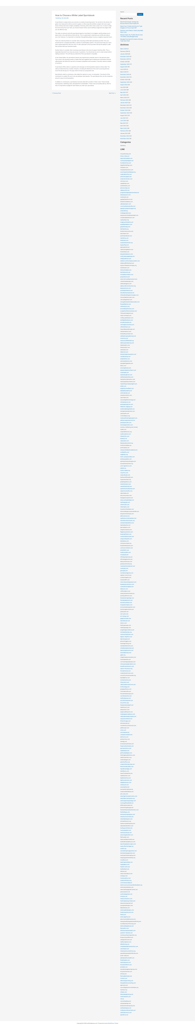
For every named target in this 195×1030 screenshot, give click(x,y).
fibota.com (123, 914)
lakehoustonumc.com (126, 780)
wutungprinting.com (125, 643)
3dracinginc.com (124, 507)
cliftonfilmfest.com (125, 327)
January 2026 (124, 54)
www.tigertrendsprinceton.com (128, 796)
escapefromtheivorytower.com (128, 311)
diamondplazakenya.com (127, 926)
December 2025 (124, 56)
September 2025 (124, 64)
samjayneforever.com (126, 939)
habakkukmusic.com (125, 782)
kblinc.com (123, 365)
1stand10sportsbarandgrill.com (128, 384)
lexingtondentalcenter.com (127, 411)
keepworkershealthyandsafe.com (129, 215)
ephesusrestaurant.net (126, 903)
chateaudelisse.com (125, 258)
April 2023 (123, 125)
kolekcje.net (123, 438)
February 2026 (124, 51)
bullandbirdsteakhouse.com (127, 841)
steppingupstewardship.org (127, 857)
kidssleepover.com (125, 195)
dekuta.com (123, 871)
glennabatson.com (125, 527)
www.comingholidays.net (127, 500)
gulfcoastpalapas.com (126, 753)
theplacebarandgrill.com (126, 705)
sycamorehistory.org (125, 880)
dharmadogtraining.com (126, 994)
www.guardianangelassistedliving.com (130, 921)
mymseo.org (123, 989)
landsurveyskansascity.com (127, 823)
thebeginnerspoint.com (126, 497)
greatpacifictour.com (125, 689)
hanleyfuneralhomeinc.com (127, 379)
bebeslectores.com (125, 288)
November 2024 (124, 77)
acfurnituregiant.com (126, 176)
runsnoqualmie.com (125, 830)
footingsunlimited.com (126, 828)
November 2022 (124, 138)
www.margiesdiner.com (126, 835)
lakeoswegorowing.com (126, 980)
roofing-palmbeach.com (126, 318)
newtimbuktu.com (125, 185)
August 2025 (123, 66)
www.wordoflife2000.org (127, 340)
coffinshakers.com (125, 591)
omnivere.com (124, 181)
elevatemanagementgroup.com (128, 969)
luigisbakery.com (124, 864)
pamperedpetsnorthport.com (128, 370)
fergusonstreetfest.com (126, 937)
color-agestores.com (126, 466)
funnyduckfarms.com (126, 964)
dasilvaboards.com (125, 525)
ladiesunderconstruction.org (128, 286)
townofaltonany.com (125, 652)
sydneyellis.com (124, 413)
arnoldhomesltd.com (125, 322)
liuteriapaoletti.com (125, 659)
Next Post (112, 93)
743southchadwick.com (126, 313)
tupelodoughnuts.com (126, 374)
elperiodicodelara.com (126, 158)
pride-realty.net (124, 955)
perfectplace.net (124, 447)
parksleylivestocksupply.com (128, 461)
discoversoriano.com (126, 495)
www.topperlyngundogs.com (128, 800)
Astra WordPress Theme (111, 1023)
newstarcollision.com (126, 395)
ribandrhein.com (124, 436)
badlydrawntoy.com (125, 778)
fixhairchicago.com (125, 721)
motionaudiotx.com (125, 996)
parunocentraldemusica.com (128, 919)
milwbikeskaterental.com (127, 648)
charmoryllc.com (124, 504)
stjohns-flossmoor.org (126, 668)
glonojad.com (124, 570)
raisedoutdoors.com (125, 331)
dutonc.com (123, 623)
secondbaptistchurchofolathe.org (129, 987)
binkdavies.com (124, 541)
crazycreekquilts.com (126, 538)
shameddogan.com (125, 759)
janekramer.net (124, 611)
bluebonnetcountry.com (126, 231)
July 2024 (123, 87)
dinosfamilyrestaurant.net (127, 292)
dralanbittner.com (125, 359)
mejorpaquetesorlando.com (127, 381)
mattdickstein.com (125, 775)
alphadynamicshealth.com (127, 958)
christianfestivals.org (126, 632)
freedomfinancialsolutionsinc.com (129, 810)
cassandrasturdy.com (126, 486)
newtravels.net (124, 197)
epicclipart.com (124, 233)
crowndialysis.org (125, 415)
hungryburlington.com (126, 605)
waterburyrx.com (124, 707)
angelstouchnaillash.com (127, 388)
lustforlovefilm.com (125, 552)
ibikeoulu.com (124, 589)
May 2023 (123, 123)
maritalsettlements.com (126, 646)
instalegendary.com (125, 213)
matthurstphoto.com (125, 942)
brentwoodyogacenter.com (127, 853)
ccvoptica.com (124, 860)
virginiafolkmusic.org (126, 431)
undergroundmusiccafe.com (128, 1010)
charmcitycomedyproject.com (128, 582)
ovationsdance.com (125, 434)
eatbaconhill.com (124, 190)
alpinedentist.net (124, 247)
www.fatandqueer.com (126, 819)
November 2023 (124, 107)
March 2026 (123, 49)
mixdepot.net (123, 876)
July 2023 (123, 118)
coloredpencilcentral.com (127, 324)
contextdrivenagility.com (127, 586)
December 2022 (124, 136)
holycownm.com (124, 682)
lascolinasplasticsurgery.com (128, 844)
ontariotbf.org (124, 210)
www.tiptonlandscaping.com (128, 855)
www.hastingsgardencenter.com (129, 889)
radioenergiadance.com (126, 249)
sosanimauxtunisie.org (126, 242)
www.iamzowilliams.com (126, 887)
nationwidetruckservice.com (128, 684)
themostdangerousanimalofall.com (129, 511)
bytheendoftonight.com (126, 477)
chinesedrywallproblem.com (128, 664)
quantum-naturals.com (126, 932)
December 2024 (124, 74)
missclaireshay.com (125, 154)
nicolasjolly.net (124, 554)
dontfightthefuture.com (126, 320)
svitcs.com (123, 730)
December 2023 (124, 105)
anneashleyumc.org (125, 821)
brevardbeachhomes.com (127, 308)
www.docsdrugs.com (126, 832)
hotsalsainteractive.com (126, 169)
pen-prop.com (124, 794)
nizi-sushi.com (124, 614)
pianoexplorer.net (125, 891)
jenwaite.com (124, 967)
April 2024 (123, 95)
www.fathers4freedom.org (127, 798)
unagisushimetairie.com (126, 222)
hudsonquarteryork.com (126, 912)
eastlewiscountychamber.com (128, 518)
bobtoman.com (124, 240)
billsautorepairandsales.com (128, 930)
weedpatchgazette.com (126, 363)
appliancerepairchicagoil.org (128, 208)
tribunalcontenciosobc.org (127, 520)
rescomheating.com (125, 1001)
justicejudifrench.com (126, 595)
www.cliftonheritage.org (126, 846)
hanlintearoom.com (125, 962)
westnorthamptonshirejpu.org (128, 265)
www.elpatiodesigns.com (127, 910)
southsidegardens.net (126, 894)
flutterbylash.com (125, 960)
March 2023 (123, 128)
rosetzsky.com (124, 568)
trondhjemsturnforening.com (128, 923)
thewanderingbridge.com (127, 598)
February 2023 (124, 131)
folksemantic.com (125, 347)
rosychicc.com (124, 472)
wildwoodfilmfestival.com (127, 263)
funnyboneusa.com (125, 671)
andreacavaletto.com (126, 459)
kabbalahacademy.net (126, 390)
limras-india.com (124, 156)
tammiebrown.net (125, 620)
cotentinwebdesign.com (126, 281)
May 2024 (123, 92)
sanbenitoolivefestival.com (127, 488)
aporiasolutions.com (125, 748)
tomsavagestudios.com (126, 425)
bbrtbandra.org (124, 229)
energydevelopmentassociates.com (130, 302)
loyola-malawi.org (125, 470)
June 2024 (123, 90)
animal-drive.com (125, 739)
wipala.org (123, 468)
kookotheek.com (124, 251)
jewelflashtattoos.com (126, 224)
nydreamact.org (124, 220)
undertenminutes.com (126, 179)
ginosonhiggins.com (125, 641)
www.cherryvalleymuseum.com (128, 279)
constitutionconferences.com (128, 725)
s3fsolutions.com (125, 306)
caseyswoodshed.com (126, 718)
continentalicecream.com (127, 536)
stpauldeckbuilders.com (126, 825)
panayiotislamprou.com (126, 254)
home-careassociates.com (127, 456)
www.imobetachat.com (126, 773)
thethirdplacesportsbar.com (127, 901)
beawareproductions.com (127, 584)
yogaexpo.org (124, 454)
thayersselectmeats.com (127, 746)
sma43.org (123, 848)
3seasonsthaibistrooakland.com (128, 450)
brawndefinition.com (125, 534)
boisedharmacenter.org (126, 463)
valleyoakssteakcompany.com (128, 716)
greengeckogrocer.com (126, 404)
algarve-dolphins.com (126, 636)
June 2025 (123, 69)
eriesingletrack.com (125, 368)
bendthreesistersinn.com (127, 666)
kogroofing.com (124, 245)
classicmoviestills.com (126, 491)
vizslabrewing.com (125, 356)
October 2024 (124, 79)
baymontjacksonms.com (126, 650)
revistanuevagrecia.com (126, 573)
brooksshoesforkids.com (127, 743)
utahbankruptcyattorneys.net (128, 336)
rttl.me (122, 999)
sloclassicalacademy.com (127, 523)
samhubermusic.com (126, 1012)
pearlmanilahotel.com (126, 236)
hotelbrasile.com (124, 267)
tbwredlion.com (124, 928)
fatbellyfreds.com (125, 907)
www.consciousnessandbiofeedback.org (131, 885)
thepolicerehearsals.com (127, 513)
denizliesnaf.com (124, 723)
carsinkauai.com (124, 948)
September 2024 (124, 82)
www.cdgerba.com (125, 917)
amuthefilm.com (124, 550)
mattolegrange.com (125, 627)
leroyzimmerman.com (126, 971)
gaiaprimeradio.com (125, 618)
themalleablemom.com (126, 600)
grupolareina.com (125, 277)
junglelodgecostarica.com (127, 630)
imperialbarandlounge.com (127, 329)
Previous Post (56, 93)
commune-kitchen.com (126, 548)
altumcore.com (124, 737)
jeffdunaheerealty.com (126, 805)
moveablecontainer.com (126, 274)
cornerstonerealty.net (126, 882)
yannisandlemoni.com (126, 361)
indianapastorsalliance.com (127, 714)
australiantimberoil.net (126, 290)
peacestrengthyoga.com (126, 807)
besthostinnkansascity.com (127, 1005)
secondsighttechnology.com (128, 400)
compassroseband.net (126, 734)
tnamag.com (123, 741)
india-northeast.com (125, 315)
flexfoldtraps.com (125, 812)
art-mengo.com (124, 616)
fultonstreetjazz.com (125, 270)
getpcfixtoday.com (125, 226)
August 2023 (123, 115)
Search (122, 12)
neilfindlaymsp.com (125, 698)
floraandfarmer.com (125, 304)
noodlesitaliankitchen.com (127, 217)
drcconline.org (124, 702)
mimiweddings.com (125, 1003)
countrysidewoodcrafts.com (127, 206)
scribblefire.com (124, 452)
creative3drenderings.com (127, 764)
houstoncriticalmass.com (127, 509)
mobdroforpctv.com (125, 484)
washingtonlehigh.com (126, 862)
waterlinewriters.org (125, 757)
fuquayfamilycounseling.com (128, 983)
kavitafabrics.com (125, 677)
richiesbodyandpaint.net (126, 160)
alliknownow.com (125, 516)
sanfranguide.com (125, 502)
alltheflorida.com (124, 944)
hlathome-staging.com (126, 406)
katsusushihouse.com (126, 561)
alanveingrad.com (125, 639)
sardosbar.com (124, 349)
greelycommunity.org (126, 564)
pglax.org (122, 655)
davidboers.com (124, 771)
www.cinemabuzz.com (126, 873)
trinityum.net (123, 896)
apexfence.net (124, 1014)
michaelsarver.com (125, 402)
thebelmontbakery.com (126, 201)
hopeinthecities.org (125, 479)
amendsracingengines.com (127, 814)
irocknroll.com (124, 338)
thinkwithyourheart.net (126, 333)
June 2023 (123, 120)
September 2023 (124, 113)
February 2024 (124, 100)
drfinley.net (123, 973)
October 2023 (124, 110)
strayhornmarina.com (126, 529)
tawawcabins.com (125, 345)
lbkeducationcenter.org (126, 443)
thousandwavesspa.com (126, 693)
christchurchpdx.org (125, 543)
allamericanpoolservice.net (127, 420)
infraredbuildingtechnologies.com (129, 295)
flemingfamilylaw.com (126, 976)
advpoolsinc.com (124, 709)
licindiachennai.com (125, 163)
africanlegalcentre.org (126, 559)
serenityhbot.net (124, 787)
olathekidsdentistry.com (126, 377)
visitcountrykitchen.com (126, 634)
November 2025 (124, 59)
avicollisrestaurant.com (126, 700)
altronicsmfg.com (125, 188)
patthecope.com (124, 728)
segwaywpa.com (124, 750)
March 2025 (123, 72)
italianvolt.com (124, 352)
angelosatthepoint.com (126, 712)
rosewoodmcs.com (125, 878)
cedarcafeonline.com (126, 174)
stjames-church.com (125, 575)
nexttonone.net (124, 784)
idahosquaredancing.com (127, 343)
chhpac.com (123, 992)
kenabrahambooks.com (126, 545)
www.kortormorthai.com (126, 816)
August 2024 (123, 84)
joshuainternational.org (126, 789)
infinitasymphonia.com (126, 557)
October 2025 (124, 61)
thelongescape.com (125, 625)
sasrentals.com (124, 397)
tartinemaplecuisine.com (127, 609)
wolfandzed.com (124, 869)
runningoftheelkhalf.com (126, 803)
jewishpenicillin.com (125, 422)
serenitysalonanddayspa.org (128, 172)
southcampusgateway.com (127, 256)
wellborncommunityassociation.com (130, 261)
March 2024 (123, 97)
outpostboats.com (125, 475)
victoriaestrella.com (125, 691)
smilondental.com (125, 393)
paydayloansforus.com (126, 199)
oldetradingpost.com (125, 283)
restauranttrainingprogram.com (128, 418)
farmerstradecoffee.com (126, 766)
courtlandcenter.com (126, 696)
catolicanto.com (124, 441)
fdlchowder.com (124, 837)
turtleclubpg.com (125, 687)
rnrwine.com (123, 978)
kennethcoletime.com (126, 602)
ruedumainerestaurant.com (127, 566)
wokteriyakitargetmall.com (127, 409)
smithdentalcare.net (125, 1008)
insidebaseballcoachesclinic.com (129, 946)
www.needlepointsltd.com (127, 839)
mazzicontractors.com (126, 898)
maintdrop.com (124, 238)
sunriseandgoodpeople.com (127, 661)
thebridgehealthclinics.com (127, 755)
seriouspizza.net (124, 732)
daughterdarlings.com (126, 165)
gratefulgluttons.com (126, 482)
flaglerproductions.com (126, 532)
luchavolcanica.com (125, 680)
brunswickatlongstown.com (127, 607)
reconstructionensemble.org (128, 675)
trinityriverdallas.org (125, 445)
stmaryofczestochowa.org (127, 593)
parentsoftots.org (125, 762)
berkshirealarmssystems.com (128, 354)
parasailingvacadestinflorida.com (129, 953)
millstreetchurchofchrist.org (127, 951)
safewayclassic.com (125, 204)
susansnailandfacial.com (126, 791)
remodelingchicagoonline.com (128, 851)
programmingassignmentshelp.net (129, 192)
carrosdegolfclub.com (126, 299)
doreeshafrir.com (125, 579)
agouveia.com (124, 985)
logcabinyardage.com (126, 769)
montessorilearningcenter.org (128, 935)
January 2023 (124, 133)
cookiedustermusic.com (126, 673)
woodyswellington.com (126, 905)
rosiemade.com (124, 372)
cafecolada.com (124, 493)
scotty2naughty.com (125, 577)
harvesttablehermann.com (127, 297)
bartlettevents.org (125, 272)
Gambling (58, 18)
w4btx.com (123, 386)
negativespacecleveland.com (128, 657)
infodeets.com (124, 167)
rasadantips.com (124, 183)
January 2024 (124, 102)
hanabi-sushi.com (125, 866)
